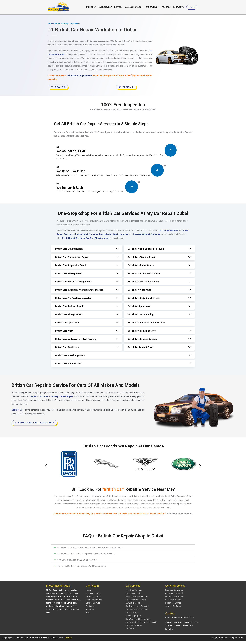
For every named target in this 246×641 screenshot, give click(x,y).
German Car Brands (173, 606)
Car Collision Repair (134, 625)
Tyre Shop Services (134, 590)
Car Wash (130, 628)
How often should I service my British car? (77, 560)
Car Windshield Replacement (138, 619)
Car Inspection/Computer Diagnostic (141, 622)
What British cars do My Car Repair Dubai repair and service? (86, 554)
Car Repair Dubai (93, 603)
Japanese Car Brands (174, 590)
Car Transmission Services (137, 606)
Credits (68, 637)
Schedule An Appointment (79, 75)
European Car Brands (174, 596)
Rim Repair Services (134, 593)
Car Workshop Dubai (95, 599)
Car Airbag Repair (133, 616)
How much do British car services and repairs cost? (81, 566)
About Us (90, 609)
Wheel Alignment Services (137, 596)
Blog (88, 612)
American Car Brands (174, 593)
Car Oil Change (132, 612)
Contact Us (90, 606)
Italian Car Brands (173, 599)
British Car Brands (173, 603)
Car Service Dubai (93, 593)
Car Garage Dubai (93, 596)
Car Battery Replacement (136, 609)
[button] (191, 7)
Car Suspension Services (136, 599)
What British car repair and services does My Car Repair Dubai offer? (89, 547)
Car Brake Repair (133, 603)
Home (88, 590)
